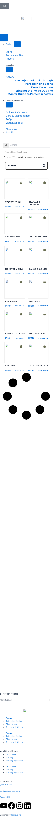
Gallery (10, 76)
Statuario (34, 301)
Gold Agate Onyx (38, 236)
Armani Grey (11, 301)
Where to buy (11, 724)
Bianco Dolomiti (38, 269)
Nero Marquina (37, 333)
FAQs (9, 119)
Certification (11, 754)
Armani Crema (12, 236)
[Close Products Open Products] (17, 44)
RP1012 (7, 241)
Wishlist (9, 718)
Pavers (10, 58)
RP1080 (8, 370)
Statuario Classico (34, 203)
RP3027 (31, 209)
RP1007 (8, 306)
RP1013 (31, 338)
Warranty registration (14, 760)
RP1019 (7, 338)
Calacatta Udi (13, 202)
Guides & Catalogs (17, 112)
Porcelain (19, 206)
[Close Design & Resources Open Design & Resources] (9, 105)
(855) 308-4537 (6, 784)
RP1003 (31, 306)
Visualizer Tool (14, 122)
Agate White (11, 365)
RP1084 (8, 273)
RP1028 (31, 273)
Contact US (5, 797)
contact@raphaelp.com (10, 791)
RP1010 (31, 370)
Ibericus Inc (16, 815)
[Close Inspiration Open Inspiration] (9, 69)
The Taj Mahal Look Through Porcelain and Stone (34, 82)
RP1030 (31, 241)
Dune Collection (42, 87)
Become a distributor (14, 727)
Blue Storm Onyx (14, 269)
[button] (7, 181)
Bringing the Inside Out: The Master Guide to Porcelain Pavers (30, 92)
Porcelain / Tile (14, 55)
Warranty (9, 757)
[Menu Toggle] (4, 37)
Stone (9, 51)
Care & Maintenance (18, 115)
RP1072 (8, 206)
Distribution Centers (14, 721)
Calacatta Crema (15, 333)
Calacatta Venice (38, 365)
